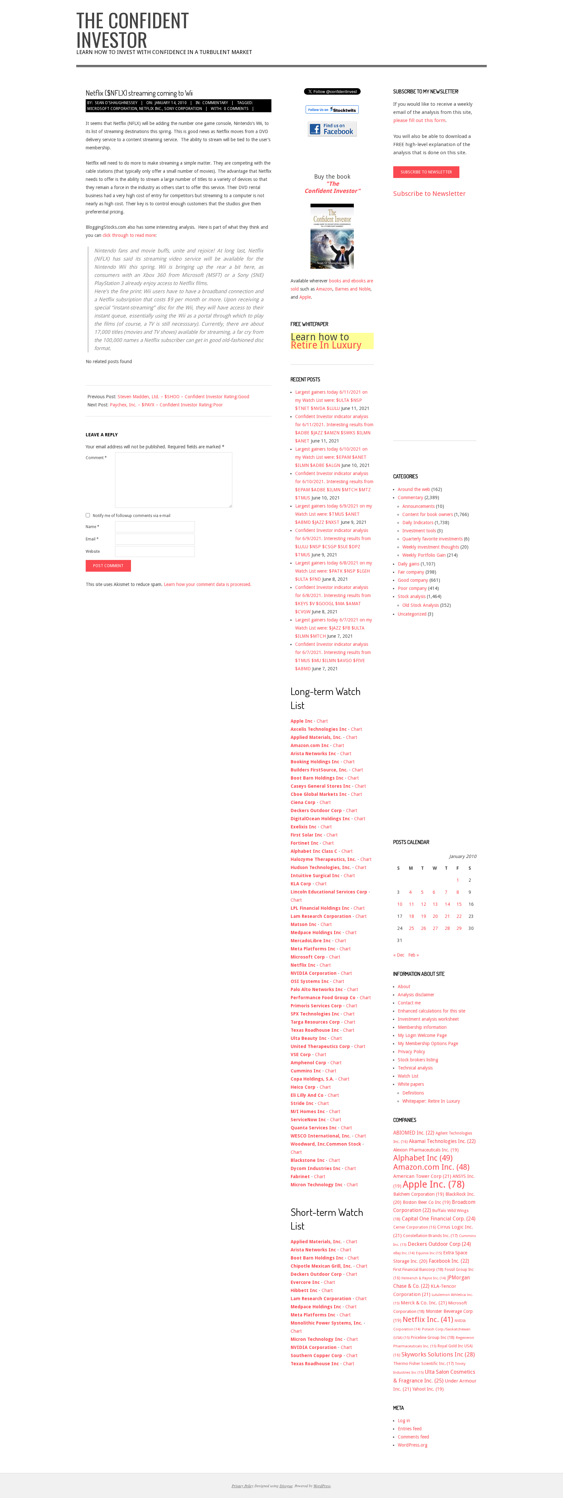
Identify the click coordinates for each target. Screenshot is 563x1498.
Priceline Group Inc (433, 1337)
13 (435, 904)
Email (92, 539)
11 (411, 904)
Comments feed (413, 1436)
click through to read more (129, 235)
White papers (411, 1084)
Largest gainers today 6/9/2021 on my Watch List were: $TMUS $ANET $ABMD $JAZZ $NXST (333, 514)
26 (423, 928)
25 (411, 928)
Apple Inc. (434, 1184)
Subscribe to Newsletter (429, 193)
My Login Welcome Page (422, 1035)
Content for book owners (427, 514)
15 (459, 904)
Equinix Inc (429, 1253)
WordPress (322, 1485)
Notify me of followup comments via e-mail (131, 515)
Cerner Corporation (414, 1227)
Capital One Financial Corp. (438, 1219)
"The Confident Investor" (332, 187)
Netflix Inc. (150, 108)
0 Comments (236, 108)
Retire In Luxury (326, 345)
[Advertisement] (419, 325)
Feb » (413, 955)
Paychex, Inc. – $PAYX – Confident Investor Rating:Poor (166, 404)
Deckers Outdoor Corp (439, 1244)
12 (423, 904)
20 (435, 916)
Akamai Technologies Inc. (442, 1141)
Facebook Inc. (449, 1261)
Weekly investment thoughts (430, 547)
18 (411, 916)
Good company (413, 580)
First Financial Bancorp (418, 1269)
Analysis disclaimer (416, 994)
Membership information (422, 1027)
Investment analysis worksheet (428, 1019)
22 (459, 916)
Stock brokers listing (418, 1059)
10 (399, 904)
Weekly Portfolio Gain (424, 555)
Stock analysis (412, 596)
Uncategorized (412, 614)
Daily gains (408, 563)
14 (447, 904)
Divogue (286, 1485)
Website (93, 551)
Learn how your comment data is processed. (208, 584)
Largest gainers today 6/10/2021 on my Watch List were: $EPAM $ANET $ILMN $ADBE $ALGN (331, 457)
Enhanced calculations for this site (431, 1011)
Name (92, 526)
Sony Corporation (183, 108)
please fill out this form (419, 120)
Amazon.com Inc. (431, 1167)
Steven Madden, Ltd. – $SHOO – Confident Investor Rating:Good (183, 396)
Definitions (413, 1093)
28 (447, 928)
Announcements (418, 506)
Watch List (408, 1076)
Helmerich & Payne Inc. (423, 1278)
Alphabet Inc (423, 1158)
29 (459, 928)
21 (447, 916)
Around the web (414, 489)
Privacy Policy (411, 1051)
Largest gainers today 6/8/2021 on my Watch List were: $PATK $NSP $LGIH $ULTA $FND (333, 571)
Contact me (409, 1002)
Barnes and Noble (352, 289)
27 (435, 928)
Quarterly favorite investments (432, 538)
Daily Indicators (417, 522)
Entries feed (410, 1428)
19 (423, 916)
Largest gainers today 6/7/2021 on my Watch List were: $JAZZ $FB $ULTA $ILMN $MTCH (333, 628)
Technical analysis (415, 1067)
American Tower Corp (422, 1176)
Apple (305, 297)
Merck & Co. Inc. (424, 1303)
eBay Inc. (404, 1253)
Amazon (324, 289)
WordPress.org (412, 1445)
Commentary (215, 103)
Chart (322, 721)
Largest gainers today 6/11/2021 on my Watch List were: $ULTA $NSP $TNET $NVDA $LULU (331, 400)
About (404, 986)
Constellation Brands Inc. (430, 1235)
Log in (404, 1420)
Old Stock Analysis (420, 605)
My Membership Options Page (428, 1043)
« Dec (398, 955)
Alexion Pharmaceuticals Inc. (426, 1149)
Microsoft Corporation (112, 108)
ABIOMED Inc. (413, 1133)
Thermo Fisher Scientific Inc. (423, 1363)
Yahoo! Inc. (428, 1389)
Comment (96, 458)
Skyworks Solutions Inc (438, 1354)
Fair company (411, 572)
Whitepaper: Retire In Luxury (431, 1101)
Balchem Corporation (418, 1194)
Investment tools (419, 530)
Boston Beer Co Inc (427, 1202)
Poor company (412, 588)
